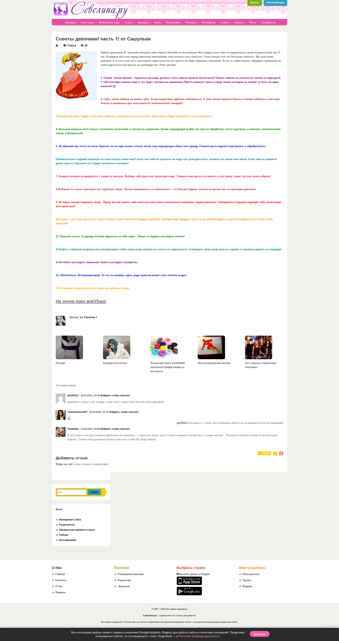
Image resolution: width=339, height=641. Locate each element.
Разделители (67, 524)
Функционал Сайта (70, 519)
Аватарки (70, 22)
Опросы (239, 22)
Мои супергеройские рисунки (214, 363)
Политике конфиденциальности (199, 636)
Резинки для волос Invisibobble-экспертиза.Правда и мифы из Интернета (168, 367)
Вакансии (124, 586)
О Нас (59, 586)
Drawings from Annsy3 (115, 363)
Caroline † (91, 317)
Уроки (157, 22)
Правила (60, 592)
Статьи (128, 22)
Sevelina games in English (195, 574)
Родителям (124, 580)
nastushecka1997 (77, 412)
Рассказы (191, 22)
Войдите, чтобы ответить (115, 395)
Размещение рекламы (131, 574)
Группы (246, 580)
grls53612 (73, 395)
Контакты (60, 580)
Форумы (247, 586)
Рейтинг (63, 535)
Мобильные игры (109, 22)
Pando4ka (73, 429)
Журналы (143, 22)
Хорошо (259, 634)
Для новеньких (68, 540)
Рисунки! (60, 363)
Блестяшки (87, 22)
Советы (225, 22)
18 (86, 45)
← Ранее (264, 453)
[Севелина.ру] (91, 18)
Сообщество (268, 22)
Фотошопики (173, 22)
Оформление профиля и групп (77, 529)
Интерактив (208, 22)
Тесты (252, 22)
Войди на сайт (64, 464)
